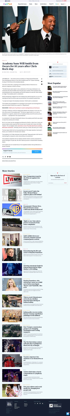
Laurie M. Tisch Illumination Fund (54, 411)
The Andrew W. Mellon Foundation (54, 409)
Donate (57, 4)
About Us (25, 403)
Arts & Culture (43, 4)
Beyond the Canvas (22, 4)
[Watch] (12, 180)
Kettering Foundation (52, 412)
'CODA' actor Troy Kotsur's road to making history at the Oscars (21, 107)
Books (30, 4)
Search (62, 4)
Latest (16, 403)
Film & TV (51, 4)
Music (36, 4)
